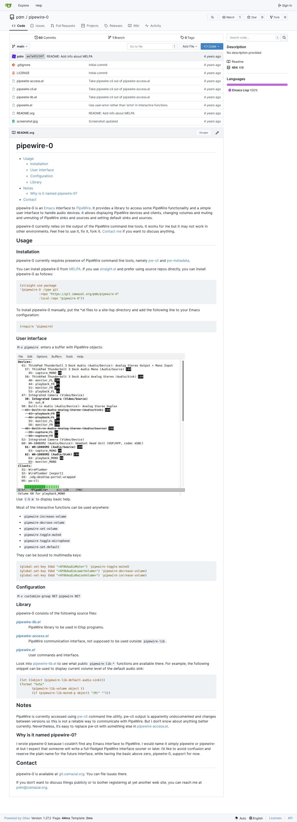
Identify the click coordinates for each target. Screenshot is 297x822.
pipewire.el (24, 105)
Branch (118, 37)
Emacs (49, 208)
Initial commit (98, 65)
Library (36, 182)
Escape (204, 132)
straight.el (108, 269)
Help (39, 5)
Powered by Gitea (17, 818)
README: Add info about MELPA (69, 56)
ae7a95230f (35, 56)
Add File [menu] (188, 46)
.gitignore (23, 65)
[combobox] (152, 46)
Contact (30, 199)
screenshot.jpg (27, 121)
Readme (238, 61)
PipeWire (83, 208)
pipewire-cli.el (27, 89)
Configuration (41, 176)
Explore (23, 5)
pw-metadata (178, 260)
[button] (228, 17)
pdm (20, 17)
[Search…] (284, 38)
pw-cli (153, 260)
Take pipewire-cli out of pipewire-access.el (119, 81)
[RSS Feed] (212, 17)
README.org (26, 113)
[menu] (240, 818)
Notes (28, 188)
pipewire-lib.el (27, 97)
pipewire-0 (38, 17)
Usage (28, 158)
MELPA (75, 269)
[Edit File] (217, 132)
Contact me (112, 231)
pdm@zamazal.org (31, 787)
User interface (42, 170)
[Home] (8, 5)
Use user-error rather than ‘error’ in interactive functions (128, 105)
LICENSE (23, 73)
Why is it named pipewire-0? (53, 193)
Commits (47, 37)
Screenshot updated (103, 121)
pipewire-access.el (30, 81)
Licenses (275, 818)
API (290, 818)
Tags (190, 37)
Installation (39, 164)
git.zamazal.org (71, 774)
